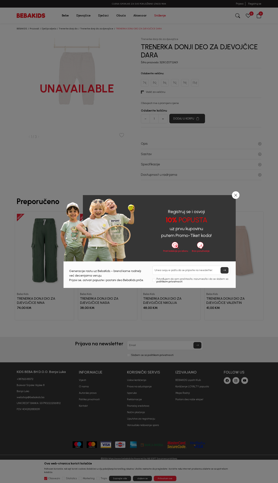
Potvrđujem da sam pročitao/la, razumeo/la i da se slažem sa (192, 280)
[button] (236, 195)
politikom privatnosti (169, 281)
